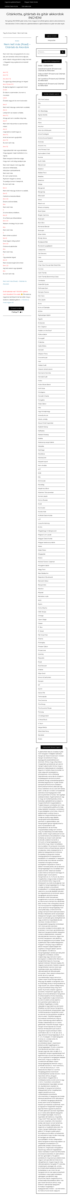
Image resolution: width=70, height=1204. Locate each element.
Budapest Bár (43, 242)
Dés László (41, 300)
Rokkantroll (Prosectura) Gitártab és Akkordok (51, 84)
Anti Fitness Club (44, 149)
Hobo (40, 380)
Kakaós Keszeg (43, 434)
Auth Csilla (41, 161)
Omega (40, 616)
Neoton (40, 589)
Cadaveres (41, 250)
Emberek (41, 323)
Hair (39, 361)
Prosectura (42, 650)
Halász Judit (42, 365)
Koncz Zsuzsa (42, 500)
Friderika (41, 342)
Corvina (40, 269)
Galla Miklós (42, 346)
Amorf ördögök (43, 134)
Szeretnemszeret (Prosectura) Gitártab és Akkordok (49, 69)
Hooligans (41, 392)
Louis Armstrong (43, 523)
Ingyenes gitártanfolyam (13, 2)
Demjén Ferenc (43, 292)
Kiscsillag (41, 485)
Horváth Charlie (43, 396)
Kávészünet (42, 458)
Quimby (41, 654)
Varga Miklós (42, 727)
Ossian (40, 623)
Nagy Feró (41, 569)
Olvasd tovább (16, 308)
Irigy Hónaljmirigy (44, 411)
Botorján (41, 230)
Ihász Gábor (42, 404)
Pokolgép (41, 642)
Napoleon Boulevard (45, 577)
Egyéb (40, 319)
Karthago (41, 450)
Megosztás (51, 40)
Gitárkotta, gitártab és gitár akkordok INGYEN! (35, 16)
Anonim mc (42, 146)
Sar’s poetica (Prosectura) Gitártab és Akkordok (51, 79)
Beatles (40, 176)
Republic (41, 658)
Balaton (41, 169)
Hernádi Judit (42, 377)
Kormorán (41, 508)
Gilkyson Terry (43, 354)
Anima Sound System (45, 138)
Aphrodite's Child (44, 153)
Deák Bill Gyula (43, 284)
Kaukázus (41, 454)
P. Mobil (41, 631)
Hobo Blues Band (44, 384)
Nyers (40, 604)
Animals (41, 142)
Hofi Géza (41, 388)
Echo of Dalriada (43, 307)
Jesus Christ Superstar (45, 423)
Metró (40, 558)
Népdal (40, 592)
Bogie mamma (43, 215)
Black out (41, 203)
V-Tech (40, 723)
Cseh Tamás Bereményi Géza (48, 277)
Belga (40, 184)
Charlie (40, 261)
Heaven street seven (45, 369)
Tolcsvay (41, 712)
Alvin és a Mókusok (44, 130)
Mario (40, 546)
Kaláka (40, 438)
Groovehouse (42, 357)
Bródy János (42, 238)
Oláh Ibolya (42, 612)
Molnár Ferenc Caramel (46, 562)
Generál (40, 350)
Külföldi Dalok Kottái (11, 6)
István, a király (42, 419)
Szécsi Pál (41, 693)
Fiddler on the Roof (44, 330)
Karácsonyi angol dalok (46, 442)
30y (39, 103)
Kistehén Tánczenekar (46, 492)
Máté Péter (42, 550)
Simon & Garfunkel (44, 677)
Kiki (39, 477)
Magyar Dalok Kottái (31, 2)
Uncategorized (43, 716)
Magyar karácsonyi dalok (46, 542)
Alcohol (40, 126)
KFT (39, 469)
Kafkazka (41, 431)
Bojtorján (41, 219)
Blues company (43, 207)
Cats (39, 257)
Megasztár (41, 554)
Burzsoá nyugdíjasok (45, 246)
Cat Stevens (42, 253)
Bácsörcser (42, 165)
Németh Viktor (43, 581)
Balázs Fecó (42, 173)
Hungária (41, 400)
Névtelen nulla (43, 596)
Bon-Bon (41, 223)
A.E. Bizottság (42, 111)
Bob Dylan (41, 211)
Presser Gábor (43, 646)
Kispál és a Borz (43, 488)
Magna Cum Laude (44, 535)
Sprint (40, 689)
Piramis (40, 639)
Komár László (42, 496)
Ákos (39, 119)
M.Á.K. (40, 527)
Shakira (40, 669)
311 (39, 107)
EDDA (40, 311)
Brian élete (42, 234)
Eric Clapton (42, 327)
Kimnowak (41, 481)
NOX (39, 600)
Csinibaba (41, 280)
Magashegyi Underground (47, 531)
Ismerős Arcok (43, 415)
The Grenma (42, 700)
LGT (39, 519)
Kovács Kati (42, 512)
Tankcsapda (42, 696)
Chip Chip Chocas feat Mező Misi (49, 265)
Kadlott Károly (43, 427)
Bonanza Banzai (43, 226)
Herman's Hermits (44, 373)
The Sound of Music (45, 708)
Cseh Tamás (42, 273)
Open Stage (42, 619)
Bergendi (41, 188)
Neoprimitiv (42, 585)
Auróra (40, 157)
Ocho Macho (42, 608)
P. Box (40, 627)
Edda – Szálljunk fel (45, 66)
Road (17, 41)
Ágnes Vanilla (42, 115)
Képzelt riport (43, 461)
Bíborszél (41, 196)
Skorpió (40, 681)
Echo (40, 303)
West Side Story (43, 731)
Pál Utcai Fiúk (43, 635)
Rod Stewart (42, 666)
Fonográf (41, 338)
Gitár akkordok (26, 6)
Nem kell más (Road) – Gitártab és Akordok (17, 46)
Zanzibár (41, 735)
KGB (39, 473)
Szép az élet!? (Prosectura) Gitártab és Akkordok (51, 74)
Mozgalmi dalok (43, 565)
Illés (39, 407)
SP (39, 685)
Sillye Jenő (41, 673)
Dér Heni (41, 296)
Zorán (40, 739)
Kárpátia (41, 446)
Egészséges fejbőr (44, 315)
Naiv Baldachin (43, 573)
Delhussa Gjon (43, 288)
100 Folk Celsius (43, 99)
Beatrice (41, 180)
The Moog (41, 704)
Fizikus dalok (42, 334)
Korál (40, 504)
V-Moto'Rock (42, 719)
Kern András (42, 465)
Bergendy (41, 192)
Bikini (40, 199)
